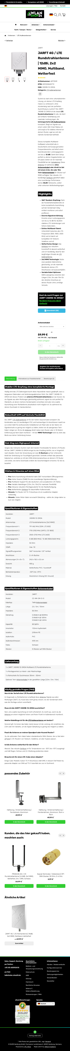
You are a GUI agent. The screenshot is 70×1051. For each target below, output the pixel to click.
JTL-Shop (27, 1047)
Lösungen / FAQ (51, 6)
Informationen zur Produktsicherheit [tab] (29, 378)
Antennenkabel (48, 25)
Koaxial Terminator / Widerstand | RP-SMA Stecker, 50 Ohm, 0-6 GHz (51, 875)
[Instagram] (35, 1031)
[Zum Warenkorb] (63, 14)
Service (53, 30)
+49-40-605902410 (12, 967)
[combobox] (51, 327)
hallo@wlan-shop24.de (13, 975)
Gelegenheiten (41, 30)
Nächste (61, 40)
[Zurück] (60, 773)
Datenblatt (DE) (52, 311)
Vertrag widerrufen (35, 1035)
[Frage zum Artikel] (40, 94)
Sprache (39, 1000)
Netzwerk (23, 25)
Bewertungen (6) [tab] (49, 378)
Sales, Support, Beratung (14, 961)
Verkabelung (55, 162)
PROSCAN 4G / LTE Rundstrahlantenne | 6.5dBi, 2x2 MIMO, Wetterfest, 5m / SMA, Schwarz (19, 876)
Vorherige (9, 40)
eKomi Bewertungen (22, 1000)
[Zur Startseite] (35, 15)
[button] (7, 79)
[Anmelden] (59, 14)
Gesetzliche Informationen (31, 962)
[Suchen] (55, 14)
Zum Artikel (19, 943)
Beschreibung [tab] (10, 378)
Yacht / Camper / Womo (22, 30)
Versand (54, 337)
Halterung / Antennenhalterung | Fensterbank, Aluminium (19, 811)
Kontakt (62, 6)
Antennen (35, 25)
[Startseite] (5, 35)
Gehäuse (49, 178)
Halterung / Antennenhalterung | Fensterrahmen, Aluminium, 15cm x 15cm (51, 812)
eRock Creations (50, 1047)
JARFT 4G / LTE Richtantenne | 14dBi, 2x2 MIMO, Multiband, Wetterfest (19, 935)
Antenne (41, 165)
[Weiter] (63, 773)
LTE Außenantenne (58, 122)
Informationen (52, 961)
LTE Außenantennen (53, 90)
